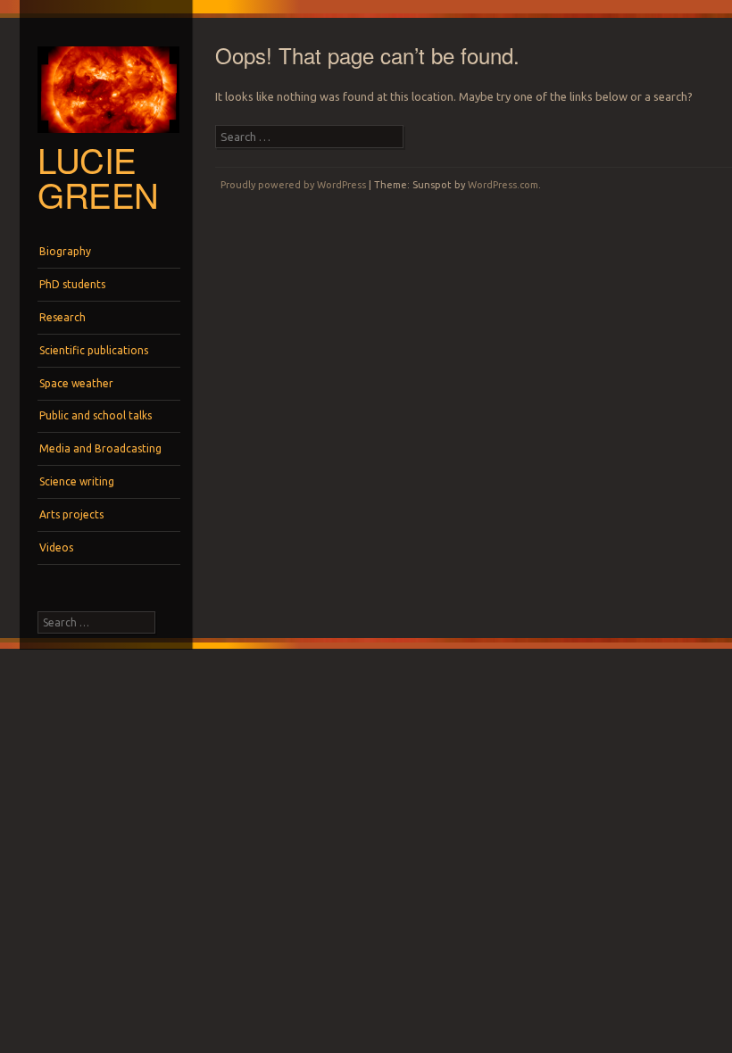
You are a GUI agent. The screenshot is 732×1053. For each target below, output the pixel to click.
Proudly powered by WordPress (293, 184)
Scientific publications (93, 350)
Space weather (76, 383)
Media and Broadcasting (100, 448)
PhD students (72, 284)
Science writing (76, 481)
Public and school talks (95, 415)
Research (62, 317)
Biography (65, 251)
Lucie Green (98, 177)
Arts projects (71, 514)
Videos (56, 547)
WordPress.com (503, 184)
